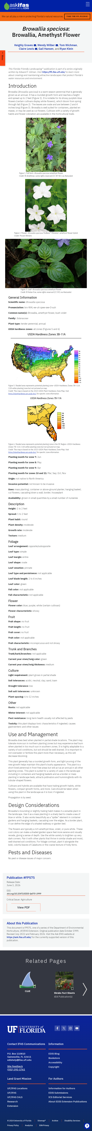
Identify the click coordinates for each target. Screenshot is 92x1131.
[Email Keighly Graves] (35, 45)
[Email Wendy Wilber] (57, 45)
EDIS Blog (53, 1053)
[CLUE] (28, 980)
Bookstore (54, 1058)
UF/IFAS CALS (14, 1097)
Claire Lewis (26, 48)
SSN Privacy (44, 1125)
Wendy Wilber (46, 45)
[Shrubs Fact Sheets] (64, 981)
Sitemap (41, 1121)
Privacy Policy (13, 1125)
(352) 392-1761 (16, 1069)
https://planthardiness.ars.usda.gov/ (22, 394)
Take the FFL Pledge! (77, 16)
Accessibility (55, 1062)
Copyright (53, 1066)
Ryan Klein (66, 48)
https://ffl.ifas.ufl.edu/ (53, 71)
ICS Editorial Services (60, 1097)
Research (12, 1101)
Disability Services (72, 1121)
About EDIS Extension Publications (67, 1101)
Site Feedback (15, 1066)
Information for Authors (61, 1088)
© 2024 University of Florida (19, 1121)
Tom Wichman (68, 45)
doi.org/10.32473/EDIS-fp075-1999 (24, 893)
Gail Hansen (46, 48)
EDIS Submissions (58, 1092)
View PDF (23, 907)
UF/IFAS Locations (17, 1088)
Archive (55, 1121)
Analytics (29, 1125)
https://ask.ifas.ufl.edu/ (19, 937)
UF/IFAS (11, 1092)
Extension (12, 1105)
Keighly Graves (23, 45)
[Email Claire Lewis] (36, 49)
